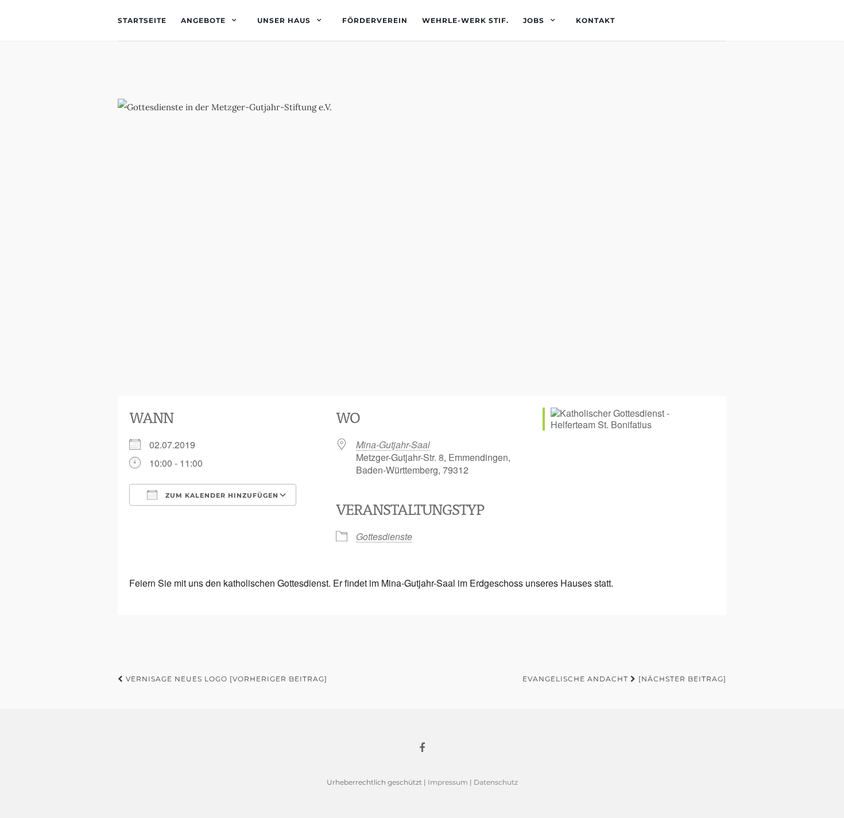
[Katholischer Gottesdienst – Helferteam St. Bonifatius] (422, 242)
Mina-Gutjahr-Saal (393, 444)
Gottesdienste (384, 536)
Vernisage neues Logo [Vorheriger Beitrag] (225, 678)
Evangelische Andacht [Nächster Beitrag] (624, 678)
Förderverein (375, 20)
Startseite (142, 20)
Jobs (533, 20)
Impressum (448, 782)
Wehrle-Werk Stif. (465, 20)
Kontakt (595, 20)
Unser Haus (284, 20)
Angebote (203, 20)
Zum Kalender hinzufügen (220, 495)
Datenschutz (496, 782)
